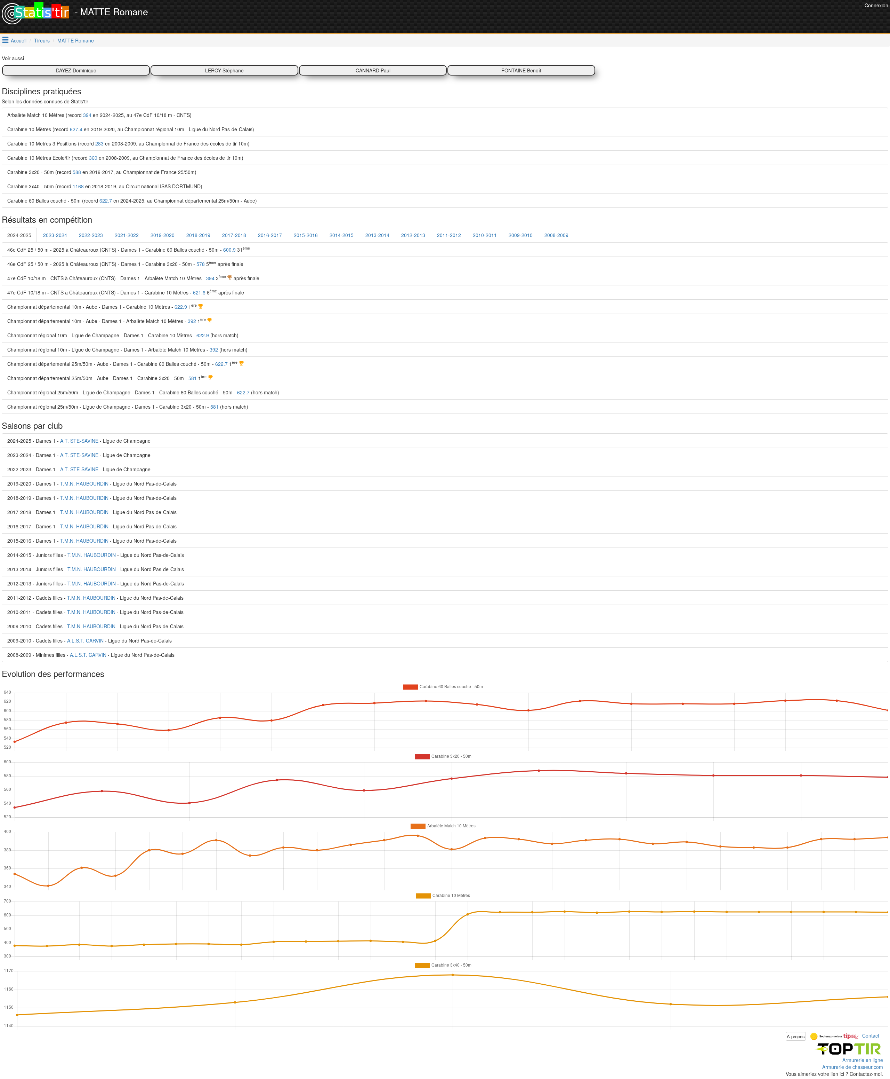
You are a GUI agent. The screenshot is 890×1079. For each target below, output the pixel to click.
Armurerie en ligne (862, 1059)
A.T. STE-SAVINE (79, 440)
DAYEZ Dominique (76, 70)
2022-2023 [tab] (91, 234)
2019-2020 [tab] (163, 234)
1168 (78, 186)
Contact (870, 1035)
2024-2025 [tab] (19, 234)
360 (93, 157)
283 (99, 143)
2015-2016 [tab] (306, 234)
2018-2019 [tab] (198, 234)
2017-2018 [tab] (234, 234)
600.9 (229, 249)
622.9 (181, 306)
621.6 (199, 292)
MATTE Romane (75, 40)
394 (87, 114)
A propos (796, 1036)
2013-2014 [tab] (377, 234)
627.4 (76, 129)
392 (192, 320)
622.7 (105, 200)
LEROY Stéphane (224, 70)
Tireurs (42, 40)
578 (200, 263)
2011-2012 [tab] (449, 234)
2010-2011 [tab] (485, 234)
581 (192, 378)
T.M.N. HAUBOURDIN (84, 483)
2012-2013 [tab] (413, 234)
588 (77, 171)
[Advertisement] (736, 17)
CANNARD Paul (373, 70)
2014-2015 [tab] (342, 234)
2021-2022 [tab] (127, 234)
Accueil (18, 40)
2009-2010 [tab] (521, 234)
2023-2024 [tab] (55, 234)
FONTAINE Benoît (521, 70)
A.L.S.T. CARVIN (85, 640)
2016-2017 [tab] (270, 234)
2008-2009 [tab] (556, 234)
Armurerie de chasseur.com (852, 1066)
